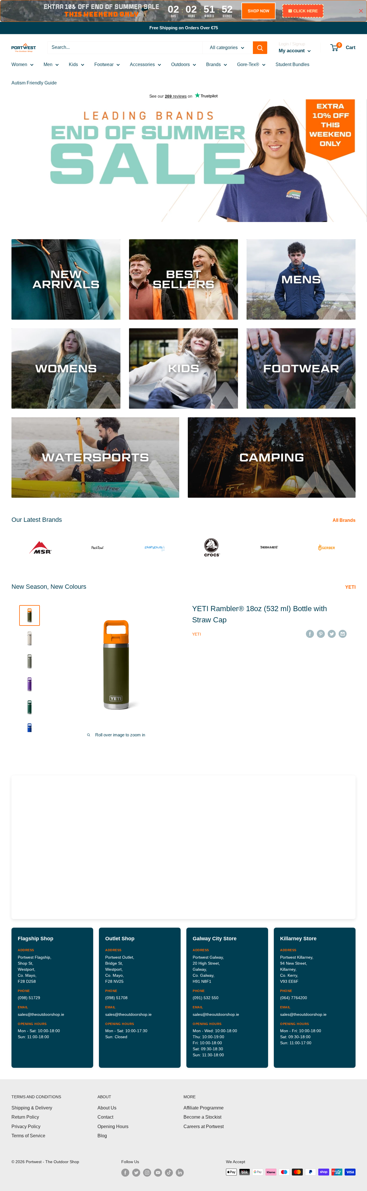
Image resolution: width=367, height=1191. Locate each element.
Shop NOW (258, 10)
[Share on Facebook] (310, 634)
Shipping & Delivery (31, 1107)
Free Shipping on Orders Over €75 (183, 27)
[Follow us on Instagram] (147, 1173)
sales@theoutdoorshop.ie (41, 1014)
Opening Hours (112, 1126)
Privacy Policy (25, 1126)
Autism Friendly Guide (34, 82)
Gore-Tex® (248, 64)
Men (48, 64)
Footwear (104, 64)
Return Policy (25, 1117)
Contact (105, 1117)
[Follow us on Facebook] (125, 1173)
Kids (73, 64)
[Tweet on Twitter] (332, 634)
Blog (102, 1135)
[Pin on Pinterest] (321, 634)
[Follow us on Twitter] (136, 1173)
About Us (106, 1107)
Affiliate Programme (204, 1107)
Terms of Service (28, 1135)
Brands (213, 64)
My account (292, 50)
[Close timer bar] (361, 11)
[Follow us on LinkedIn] (180, 1173)
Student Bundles (292, 64)
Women (19, 64)
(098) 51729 (29, 997)
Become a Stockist (202, 1117)
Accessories (142, 64)
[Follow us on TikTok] (169, 1173)
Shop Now (33, 193)
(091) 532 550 (205, 997)
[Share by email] (343, 634)
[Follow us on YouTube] (158, 1173)
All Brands (345, 520)
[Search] (260, 47)
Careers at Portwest (204, 1126)
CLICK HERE (305, 11)
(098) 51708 (116, 997)
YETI (351, 587)
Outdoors (180, 64)
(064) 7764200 (293, 997)
